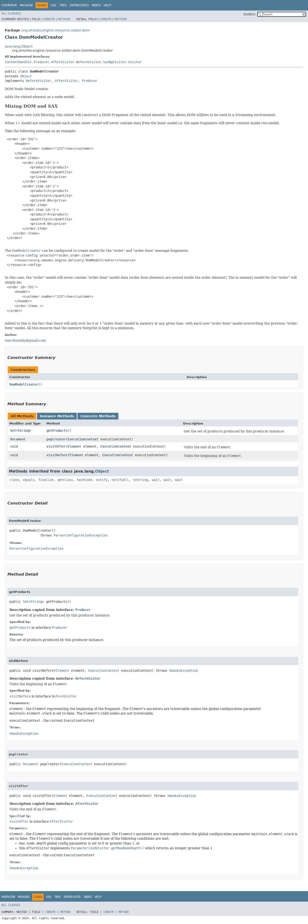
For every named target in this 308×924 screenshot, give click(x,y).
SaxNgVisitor (114, 62)
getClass (65, 480)
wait (156, 480)
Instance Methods (57, 416)
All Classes (11, 13)
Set (13, 430)
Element (74, 446)
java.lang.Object (18, 46)
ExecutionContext (83, 439)
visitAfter (56, 446)
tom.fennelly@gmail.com (25, 340)
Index (96, 5)
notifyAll (120, 480)
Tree (63, 5)
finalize (46, 480)
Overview (9, 5)
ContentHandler (18, 62)
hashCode (84, 480)
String (23, 430)
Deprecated (79, 5)
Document (18, 439)
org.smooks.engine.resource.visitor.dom (55, 30)
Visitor (134, 62)
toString (140, 480)
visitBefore (57, 455)
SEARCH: (249, 14)
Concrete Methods (98, 416)
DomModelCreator (23, 384)
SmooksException (183, 670)
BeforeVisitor (88, 62)
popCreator (56, 439)
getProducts (57, 430)
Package (26, 5)
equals (28, 480)
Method (64, 19)
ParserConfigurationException (81, 535)
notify (102, 480)
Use (54, 5)
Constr (49, 19)
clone (14, 480)
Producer (41, 62)
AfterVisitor (62, 62)
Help (107, 5)
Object (26, 76)
